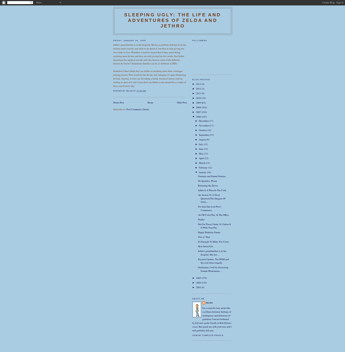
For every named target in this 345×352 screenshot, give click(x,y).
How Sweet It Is (205, 246)
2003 (199, 287)
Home (150, 102)
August (202, 139)
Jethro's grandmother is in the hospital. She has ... (212, 252)
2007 (199, 112)
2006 (199, 116)
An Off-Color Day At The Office (213, 214)
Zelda (209, 303)
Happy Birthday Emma (209, 232)
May (201, 153)
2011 (199, 93)
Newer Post (118, 102)
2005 (199, 278)
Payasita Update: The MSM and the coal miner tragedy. (213, 261)
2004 (199, 282)
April (201, 158)
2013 (199, 84)
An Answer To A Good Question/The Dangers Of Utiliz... (211, 198)
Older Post (182, 102)
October (203, 130)
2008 (199, 107)
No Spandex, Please (207, 180)
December (204, 120)
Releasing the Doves (208, 185)
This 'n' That (204, 237)
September (204, 134)
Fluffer (201, 219)
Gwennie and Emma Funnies (212, 176)
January (203, 172)
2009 (199, 102)
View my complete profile (208, 335)
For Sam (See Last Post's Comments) (209, 208)
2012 (199, 88)
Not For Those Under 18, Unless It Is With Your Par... (214, 226)
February (203, 167)
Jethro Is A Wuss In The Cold (212, 190)
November (204, 125)
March (202, 162)
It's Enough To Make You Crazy (213, 241)
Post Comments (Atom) (137, 109)
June (201, 148)
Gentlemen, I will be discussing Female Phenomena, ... (213, 269)
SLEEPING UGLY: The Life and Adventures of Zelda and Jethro (172, 20)
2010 (199, 98)
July (201, 144)
